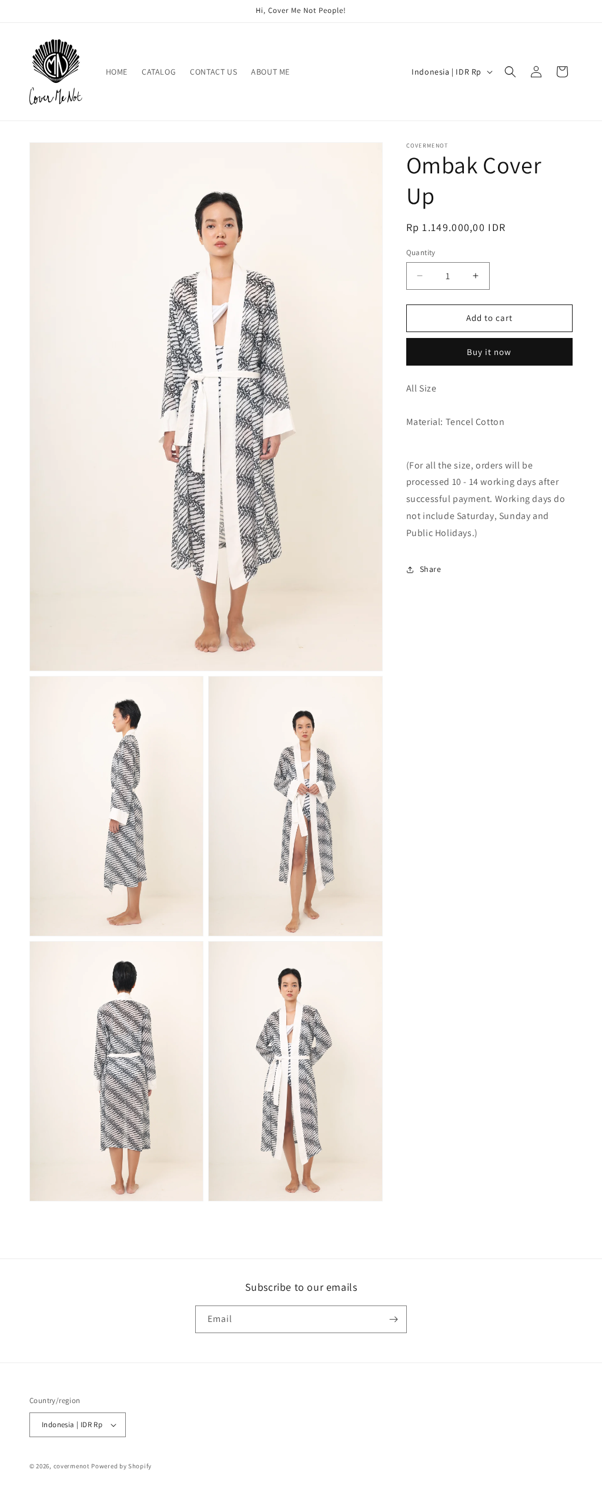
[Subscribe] (393, 1319)
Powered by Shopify (121, 1466)
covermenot (71, 1466)
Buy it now (489, 351)
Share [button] (431, 569)
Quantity (421, 252)
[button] (510, 72)
